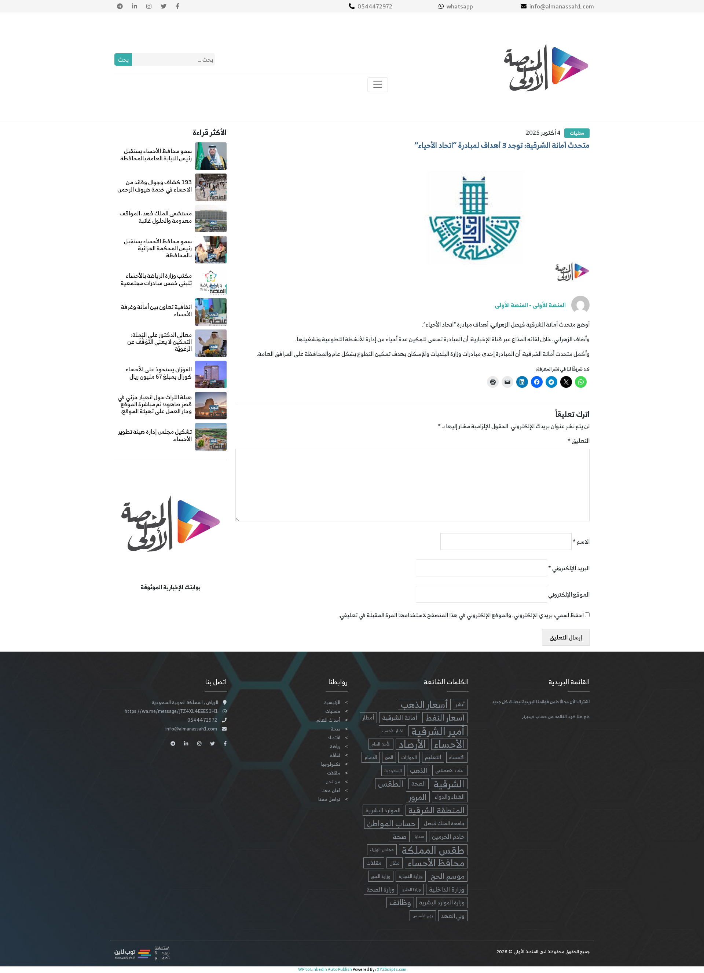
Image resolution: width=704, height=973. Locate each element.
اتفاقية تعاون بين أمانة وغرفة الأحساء (156, 310)
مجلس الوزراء (382, 849)
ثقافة (335, 755)
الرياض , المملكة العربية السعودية (185, 702)
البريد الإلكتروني (569, 568)
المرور (418, 796)
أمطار (368, 717)
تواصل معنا (329, 799)
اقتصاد (333, 737)
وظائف (400, 902)
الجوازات (409, 757)
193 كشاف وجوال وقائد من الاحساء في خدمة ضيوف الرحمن (154, 185)
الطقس (390, 783)
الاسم (581, 541)
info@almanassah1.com (561, 6)
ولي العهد (453, 916)
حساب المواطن (391, 823)
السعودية (393, 770)
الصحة (418, 783)
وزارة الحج (380, 876)
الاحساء (457, 757)
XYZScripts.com (391, 969)
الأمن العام (380, 744)
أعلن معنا (331, 790)
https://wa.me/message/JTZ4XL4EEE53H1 (171, 711)
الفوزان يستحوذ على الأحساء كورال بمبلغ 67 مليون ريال (159, 372)
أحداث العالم (328, 720)
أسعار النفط (445, 717)
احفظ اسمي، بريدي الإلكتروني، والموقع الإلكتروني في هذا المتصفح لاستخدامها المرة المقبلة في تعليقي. (461, 615)
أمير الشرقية (438, 730)
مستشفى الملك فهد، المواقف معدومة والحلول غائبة (156, 216)
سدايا (419, 836)
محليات (577, 133)
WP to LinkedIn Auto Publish (325, 969)
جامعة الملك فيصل (444, 823)
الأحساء (449, 744)
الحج (389, 757)
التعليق (579, 440)
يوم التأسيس (422, 915)
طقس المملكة (433, 849)
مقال (394, 863)
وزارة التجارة (411, 876)
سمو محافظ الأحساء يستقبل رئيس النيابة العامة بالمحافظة (156, 154)
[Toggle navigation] (377, 84)
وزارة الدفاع (412, 889)
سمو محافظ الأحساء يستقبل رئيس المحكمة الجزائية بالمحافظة (158, 248)
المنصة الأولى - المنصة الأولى (530, 305)
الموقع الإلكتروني (569, 594)
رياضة (335, 746)
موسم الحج (448, 876)
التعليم (433, 757)
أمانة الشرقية (399, 717)
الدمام (370, 757)
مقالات (373, 862)
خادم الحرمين (448, 836)
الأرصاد (412, 744)
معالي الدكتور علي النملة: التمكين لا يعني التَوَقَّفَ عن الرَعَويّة (159, 341)
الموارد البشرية (383, 810)
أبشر (460, 704)
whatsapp (460, 6)
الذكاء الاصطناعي (450, 770)
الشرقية (449, 783)
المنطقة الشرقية (436, 810)
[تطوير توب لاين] (141, 953)
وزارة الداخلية (447, 889)
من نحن (333, 781)
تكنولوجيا (330, 764)
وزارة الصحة (381, 889)
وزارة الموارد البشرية (442, 902)
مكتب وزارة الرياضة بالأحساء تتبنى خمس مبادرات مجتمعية (156, 279)
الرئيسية (332, 702)
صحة (400, 836)
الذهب (418, 770)
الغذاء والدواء (450, 797)
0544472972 (375, 6)
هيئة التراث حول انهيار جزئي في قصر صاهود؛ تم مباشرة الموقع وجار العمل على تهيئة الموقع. (155, 404)
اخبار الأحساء (392, 731)
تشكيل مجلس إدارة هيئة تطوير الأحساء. (155, 435)
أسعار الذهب (424, 704)
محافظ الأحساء (436, 862)
